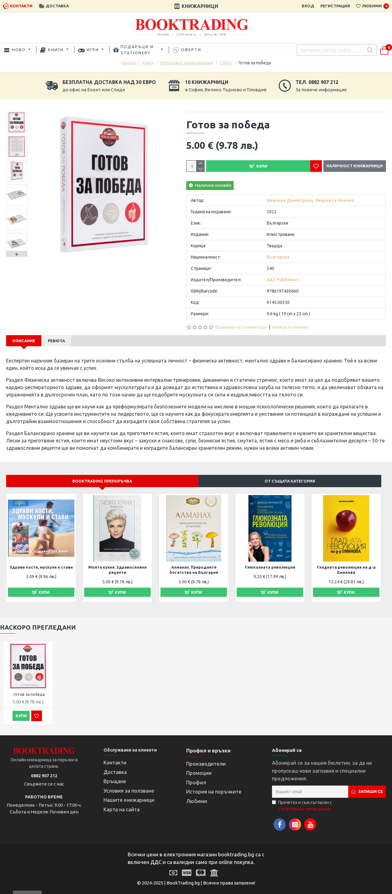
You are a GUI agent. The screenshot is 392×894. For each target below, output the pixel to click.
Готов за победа (29, 694)
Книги (148, 62)
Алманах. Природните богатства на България (193, 569)
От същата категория (290, 481)
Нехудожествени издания (186, 62)
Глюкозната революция (270, 567)
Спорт (226, 62)
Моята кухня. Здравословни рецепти (117, 569)
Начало (128, 62)
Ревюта (56, 341)
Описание (23, 341)
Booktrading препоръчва (102, 481)
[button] (17, 113)
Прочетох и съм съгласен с (305, 805)
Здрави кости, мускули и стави (41, 567)
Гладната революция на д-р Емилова (346, 569)
